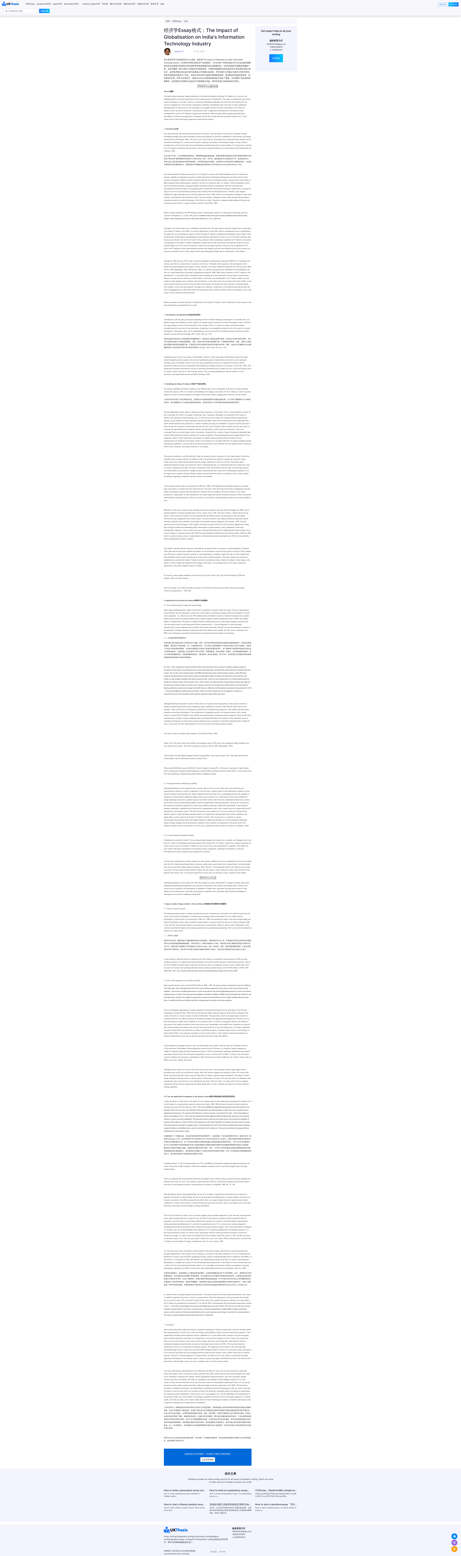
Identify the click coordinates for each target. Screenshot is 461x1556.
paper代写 (57, 4)
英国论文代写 (143, 4)
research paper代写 (91, 4)
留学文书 (154, 4)
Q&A (162, 4)
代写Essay (30, 4)
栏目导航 (222, 1552)
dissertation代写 (71, 4)
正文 (186, 21)
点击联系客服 (207, 1459)
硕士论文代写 (116, 4)
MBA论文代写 (129, 4)
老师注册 (442, 4)
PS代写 (105, 4)
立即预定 (276, 58)
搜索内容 (44, 11)
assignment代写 (44, 4)
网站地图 (214, 1552)
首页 (168, 21)
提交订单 (453, 4)
